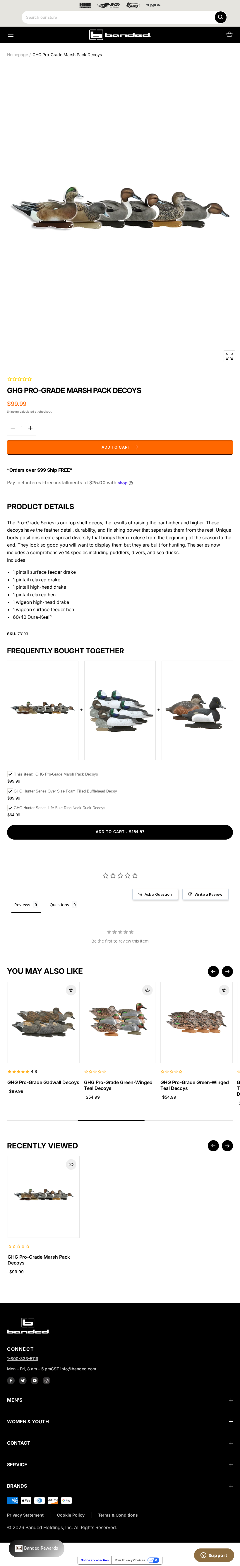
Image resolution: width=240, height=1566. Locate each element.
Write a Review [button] (208, 894)
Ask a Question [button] (158, 894)
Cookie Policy (71, 1514)
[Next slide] (227, 971)
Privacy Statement (25, 1514)
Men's (14, 1400)
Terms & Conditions (118, 1514)
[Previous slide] (213, 971)
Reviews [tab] (22, 904)
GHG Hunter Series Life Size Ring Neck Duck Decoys (59, 808)
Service (17, 1464)
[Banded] (120, 35)
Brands (17, 1486)
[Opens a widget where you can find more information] (214, 1555)
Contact (18, 1443)
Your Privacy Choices (130, 1560)
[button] (10, 34)
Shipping (13, 411)
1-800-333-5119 (22, 1358)
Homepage (17, 54)
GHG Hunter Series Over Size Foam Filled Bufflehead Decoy (65, 791)
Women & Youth (28, 1421)
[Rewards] (36, 1548)
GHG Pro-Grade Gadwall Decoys (43, 1082)
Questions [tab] (59, 904)
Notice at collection (95, 1560)
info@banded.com (78, 1368)
